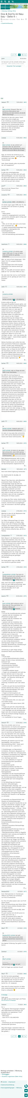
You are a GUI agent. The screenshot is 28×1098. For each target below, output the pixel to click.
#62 (25, 138)
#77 (25, 891)
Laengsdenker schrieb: (9, 574)
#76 (25, 722)
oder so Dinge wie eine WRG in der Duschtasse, (13, 372)
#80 (25, 973)
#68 (25, 363)
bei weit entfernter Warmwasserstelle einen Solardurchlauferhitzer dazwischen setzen (13, 938)
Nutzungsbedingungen (7, 1087)
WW (4, 385)
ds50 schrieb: (6, 370)
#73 (25, 535)
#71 (25, 469)
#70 (25, 443)
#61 (25, 102)
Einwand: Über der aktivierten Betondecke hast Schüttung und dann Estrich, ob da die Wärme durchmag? (14, 112)
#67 (25, 287)
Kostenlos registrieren (8, 1076)
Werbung (19, 1087)
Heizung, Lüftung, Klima (9, 11)
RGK (22, 524)
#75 (25, 596)
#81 (25, 1004)
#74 (25, 567)
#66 (25, 244)
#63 (25, 170)
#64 (25, 186)
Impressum (12, 1082)
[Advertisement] (14, 39)
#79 (25, 951)
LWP (10, 270)
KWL (17, 475)
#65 (25, 195)
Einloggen (5, 1074)
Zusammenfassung (7, 23)
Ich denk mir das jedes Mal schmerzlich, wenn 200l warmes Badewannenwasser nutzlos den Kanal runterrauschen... (14, 453)
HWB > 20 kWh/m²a (13, 202)
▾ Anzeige (4, 995)
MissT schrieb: (7, 959)
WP (23, 347)
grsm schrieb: (6, 603)
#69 (25, 421)
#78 (25, 928)
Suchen (4, 1082)
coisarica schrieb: (8, 251)
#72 (25, 511)
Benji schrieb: (6, 109)
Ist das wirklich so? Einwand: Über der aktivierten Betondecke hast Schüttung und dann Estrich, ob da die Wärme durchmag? (14, 147)
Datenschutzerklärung (7, 1085)
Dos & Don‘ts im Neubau (8, 1000)
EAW (2, 271)
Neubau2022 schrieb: (9, 935)
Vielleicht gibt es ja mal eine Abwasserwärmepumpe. (13, 430)
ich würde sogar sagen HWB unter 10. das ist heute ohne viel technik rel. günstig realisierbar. (13, 254)
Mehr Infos (19, 1076)
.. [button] (13, 115)
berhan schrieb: (7, 202)
